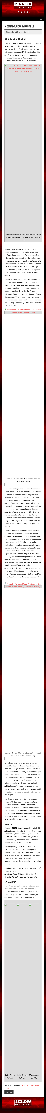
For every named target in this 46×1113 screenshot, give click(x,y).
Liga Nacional (34, 1085)
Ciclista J (24, 1085)
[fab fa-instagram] (24, 12)
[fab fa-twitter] (21, 12)
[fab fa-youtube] (27, 12)
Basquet (9, 1092)
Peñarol (7, 1088)
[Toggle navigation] (41, 19)
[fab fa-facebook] (18, 12)
